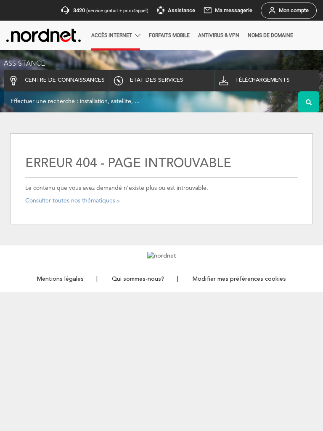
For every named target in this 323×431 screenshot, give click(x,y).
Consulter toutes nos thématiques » (72, 201)
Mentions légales (60, 279)
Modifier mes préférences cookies (239, 279)
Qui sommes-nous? (138, 279)
